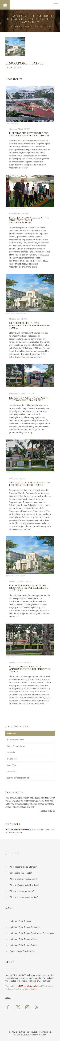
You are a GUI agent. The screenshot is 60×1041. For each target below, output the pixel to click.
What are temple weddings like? (24, 897)
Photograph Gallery (15, 739)
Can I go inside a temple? (21, 873)
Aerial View (11, 765)
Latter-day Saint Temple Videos (23, 939)
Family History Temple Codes (22, 951)
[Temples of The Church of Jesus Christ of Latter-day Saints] (5, 5)
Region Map (12, 758)
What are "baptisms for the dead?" (25, 885)
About (8, 998)
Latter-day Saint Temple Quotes (23, 945)
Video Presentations (15, 746)
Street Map (11, 771)
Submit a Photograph (17, 777)
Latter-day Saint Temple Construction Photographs (32, 933)
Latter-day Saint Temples (20, 921)
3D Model (11, 752)
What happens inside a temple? (23, 867)
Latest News (12, 733)
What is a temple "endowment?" (24, 879)
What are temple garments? (22, 891)
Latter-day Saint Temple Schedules (25, 927)
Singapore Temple (20, 26)
